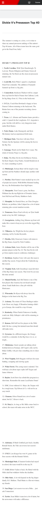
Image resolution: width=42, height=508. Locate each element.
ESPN (12, 2)
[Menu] (3, 2)
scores (37, 2)
